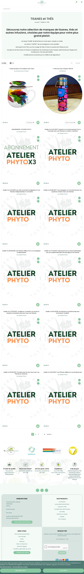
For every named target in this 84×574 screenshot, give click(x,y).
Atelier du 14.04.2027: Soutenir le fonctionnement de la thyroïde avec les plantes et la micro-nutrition (63, 130)
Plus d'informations (6, 567)
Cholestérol (62, 71)
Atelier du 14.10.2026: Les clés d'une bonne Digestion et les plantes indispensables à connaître (21, 191)
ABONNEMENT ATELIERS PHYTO (21, 129)
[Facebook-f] (37, 490)
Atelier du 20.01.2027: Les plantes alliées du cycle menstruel (63, 372)
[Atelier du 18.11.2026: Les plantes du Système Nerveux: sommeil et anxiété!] (62, 337)
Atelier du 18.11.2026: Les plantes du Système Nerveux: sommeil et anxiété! (63, 312)
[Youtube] (42, 490)
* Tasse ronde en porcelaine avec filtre (21, 69)
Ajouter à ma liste (38, 76)
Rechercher (79, 9)
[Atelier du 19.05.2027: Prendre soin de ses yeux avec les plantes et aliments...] (21, 398)
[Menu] (3, 3)
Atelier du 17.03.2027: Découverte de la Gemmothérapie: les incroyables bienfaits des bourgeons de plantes (62, 251)
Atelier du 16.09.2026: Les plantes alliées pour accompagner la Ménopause (21, 251)
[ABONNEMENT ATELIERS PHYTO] (21, 155)
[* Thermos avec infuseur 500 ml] (62, 94)
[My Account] (78, 3)
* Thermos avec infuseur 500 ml (62, 69)
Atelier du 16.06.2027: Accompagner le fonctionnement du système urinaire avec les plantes (63, 191)
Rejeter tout (21, 571)
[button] (21, 522)
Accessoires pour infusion (21, 71)
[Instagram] (46, 490)
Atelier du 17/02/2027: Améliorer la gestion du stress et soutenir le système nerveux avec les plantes (21, 312)
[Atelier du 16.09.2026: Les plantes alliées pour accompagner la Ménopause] (21, 276)
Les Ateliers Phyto (21, 132)
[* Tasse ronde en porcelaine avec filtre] (21, 94)
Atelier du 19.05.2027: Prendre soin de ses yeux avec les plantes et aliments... (21, 373)
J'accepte (63, 571)
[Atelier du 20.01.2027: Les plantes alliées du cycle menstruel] (62, 398)
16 (44, 434)
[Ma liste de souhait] (75, 3)
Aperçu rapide (38, 80)
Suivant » (49, 434)
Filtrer (4, 63)
